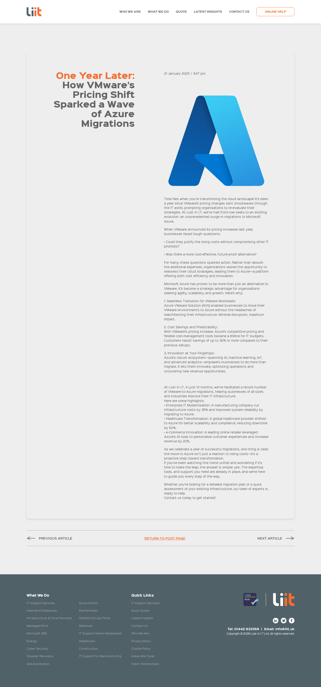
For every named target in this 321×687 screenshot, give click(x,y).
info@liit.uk (284, 628)
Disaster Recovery (40, 656)
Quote (181, 11)
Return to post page (165, 538)
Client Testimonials (145, 664)
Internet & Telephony (42, 610)
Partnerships (88, 610)
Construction (88, 648)
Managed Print (37, 626)
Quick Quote (140, 610)
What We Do (158, 11)
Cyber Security (37, 648)
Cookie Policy (141, 648)
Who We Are (130, 11)
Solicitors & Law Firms (94, 618)
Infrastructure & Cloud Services (49, 618)
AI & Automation (38, 664)
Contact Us (239, 11)
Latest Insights (208, 11)
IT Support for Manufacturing (100, 656)
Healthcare (87, 641)
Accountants (88, 603)
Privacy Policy (141, 641)
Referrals (86, 626)
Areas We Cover (143, 656)
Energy (32, 641)
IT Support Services (41, 603)
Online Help (275, 11)
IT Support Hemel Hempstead (100, 633)
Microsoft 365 (37, 633)
